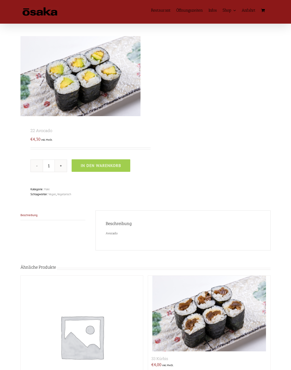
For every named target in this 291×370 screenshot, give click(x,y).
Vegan (52, 194)
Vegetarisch (64, 194)
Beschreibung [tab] (29, 215)
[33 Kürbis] (209, 313)
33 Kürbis (159, 358)
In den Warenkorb (101, 165)
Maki (47, 189)
